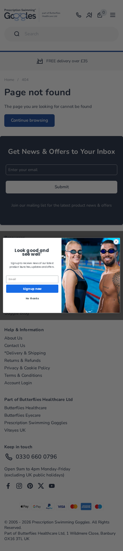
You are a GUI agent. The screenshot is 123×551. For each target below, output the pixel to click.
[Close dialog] (116, 241)
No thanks (32, 298)
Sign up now (32, 289)
